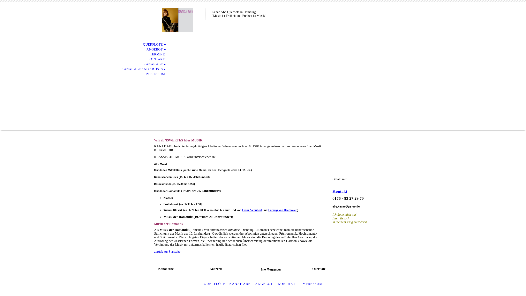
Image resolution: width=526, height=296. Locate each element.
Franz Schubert (252, 210)
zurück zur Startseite (167, 251)
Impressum (155, 74)
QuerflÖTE (214, 284)
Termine (157, 54)
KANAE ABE (239, 284)
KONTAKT (285, 284)
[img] (177, 20)
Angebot (154, 49)
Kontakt (157, 59)
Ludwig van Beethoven (282, 210)
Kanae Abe (153, 64)
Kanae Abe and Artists (142, 69)
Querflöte (153, 44)
